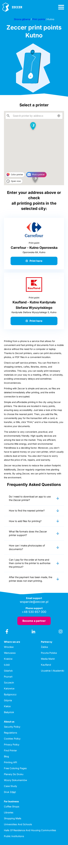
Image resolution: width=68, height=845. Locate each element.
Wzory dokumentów (15, 780)
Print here (36, 260)
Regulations (10, 732)
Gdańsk (8, 670)
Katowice (9, 688)
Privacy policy (11, 744)
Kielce (7, 706)
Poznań (8, 676)
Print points (38, 19)
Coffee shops (11, 806)
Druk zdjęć (10, 792)
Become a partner (34, 620)
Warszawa (10, 652)
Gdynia (8, 700)
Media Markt (48, 658)
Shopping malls (12, 818)
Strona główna (22, 19)
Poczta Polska (49, 652)
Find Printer (10, 750)
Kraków (8, 658)
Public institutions (14, 836)
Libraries (8, 812)
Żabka (44, 646)
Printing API (10, 762)
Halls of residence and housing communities (30, 830)
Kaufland (46, 664)
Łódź (7, 664)
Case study (10, 786)
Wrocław (9, 646)
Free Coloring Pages (15, 768)
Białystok (9, 712)
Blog (6, 756)
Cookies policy (12, 738)
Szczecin (9, 682)
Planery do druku (13, 774)
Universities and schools (18, 824)
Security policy (12, 726)
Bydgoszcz (10, 694)
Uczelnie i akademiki (52, 670)
